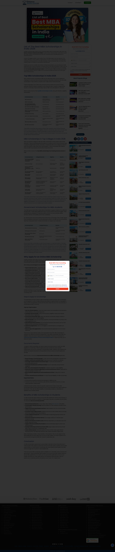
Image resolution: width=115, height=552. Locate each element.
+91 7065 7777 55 (58, 266)
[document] (57, 276)
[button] (68, 262)
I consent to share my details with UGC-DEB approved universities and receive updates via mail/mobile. (57, 285)
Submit (57, 289)
